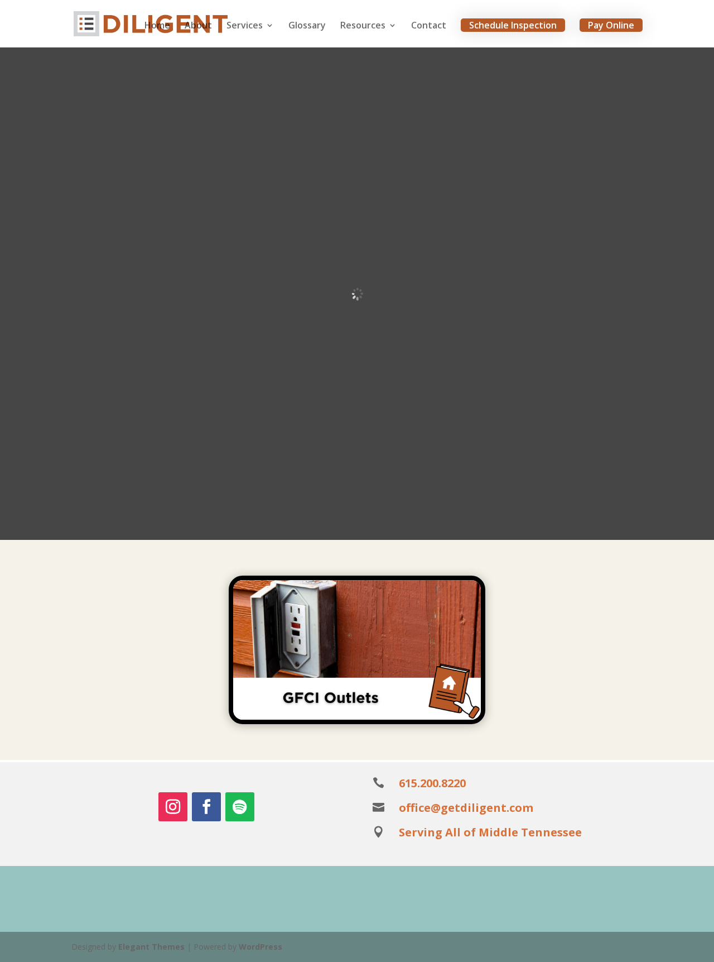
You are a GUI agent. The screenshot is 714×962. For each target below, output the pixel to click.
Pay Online (611, 25)
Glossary (307, 26)
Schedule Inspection (513, 25)
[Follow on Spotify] (239, 806)
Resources (362, 26)
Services (244, 26)
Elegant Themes (151, 946)
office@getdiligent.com (466, 807)
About (198, 26)
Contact (428, 26)
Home (157, 26)
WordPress (260, 946)
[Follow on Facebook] (206, 806)
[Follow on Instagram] (172, 806)
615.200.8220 (432, 783)
